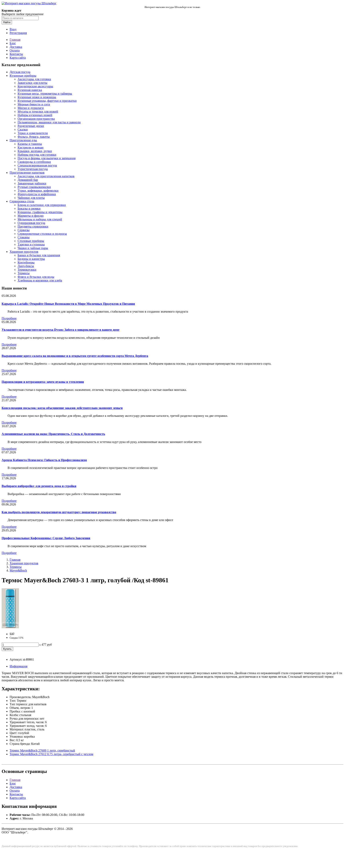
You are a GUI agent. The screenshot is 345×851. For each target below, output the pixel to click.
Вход (13, 29)
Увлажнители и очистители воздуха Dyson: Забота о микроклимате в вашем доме (60, 329)
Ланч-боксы (26, 266)
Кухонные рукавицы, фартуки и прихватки (47, 100)
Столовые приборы (31, 241)
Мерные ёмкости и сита (34, 104)
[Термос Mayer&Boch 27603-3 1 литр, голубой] (10, 627)
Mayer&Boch (18, 570)
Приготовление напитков (27, 172)
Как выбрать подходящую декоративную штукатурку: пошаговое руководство (59, 512)
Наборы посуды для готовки (37, 154)
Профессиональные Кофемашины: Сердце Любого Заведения (46, 538)
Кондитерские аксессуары (35, 86)
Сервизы (24, 230)
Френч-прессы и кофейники (37, 194)
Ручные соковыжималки (34, 187)
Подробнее (9, 318)
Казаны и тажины (30, 144)
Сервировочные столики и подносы (42, 233)
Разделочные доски (31, 126)
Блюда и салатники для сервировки (42, 205)
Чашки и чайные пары (33, 248)
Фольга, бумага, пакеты (34, 136)
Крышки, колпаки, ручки (35, 151)
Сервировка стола (22, 201)
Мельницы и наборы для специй (40, 219)
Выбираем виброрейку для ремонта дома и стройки (39, 486)
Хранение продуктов (24, 251)
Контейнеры (26, 262)
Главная (15, 39)
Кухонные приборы (23, 75)
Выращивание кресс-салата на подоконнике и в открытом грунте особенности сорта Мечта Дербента (75, 356)
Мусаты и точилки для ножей (38, 111)
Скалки (23, 129)
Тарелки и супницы (31, 244)
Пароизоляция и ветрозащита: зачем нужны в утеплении (43, 381)
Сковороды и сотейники (34, 161)
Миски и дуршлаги (31, 108)
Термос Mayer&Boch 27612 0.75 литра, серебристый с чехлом (51, 754)
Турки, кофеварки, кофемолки (38, 190)
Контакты (16, 54)
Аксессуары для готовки (34, 79)
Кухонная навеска (30, 90)
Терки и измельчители (33, 133)
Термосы (24, 273)
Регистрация (18, 33)
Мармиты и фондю (31, 215)
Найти (6, 22)
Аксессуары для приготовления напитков (46, 176)
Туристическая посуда (33, 169)
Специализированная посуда (37, 165)
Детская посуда (20, 72)
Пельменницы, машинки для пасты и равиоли (49, 122)
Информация (18, 666)
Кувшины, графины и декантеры (40, 212)
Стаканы (24, 237)
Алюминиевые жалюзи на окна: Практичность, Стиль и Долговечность (53, 434)
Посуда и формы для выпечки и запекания (46, 158)
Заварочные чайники (32, 183)
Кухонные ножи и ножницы (37, 97)
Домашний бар (28, 179)
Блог (13, 43)
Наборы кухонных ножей (35, 115)
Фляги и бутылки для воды (36, 276)
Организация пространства (36, 118)
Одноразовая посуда (31, 223)
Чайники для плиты (31, 197)
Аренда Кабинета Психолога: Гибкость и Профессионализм (44, 460)
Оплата (15, 50)
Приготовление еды (23, 140)
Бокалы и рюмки (29, 208)
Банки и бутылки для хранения (39, 255)
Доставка (16, 47)
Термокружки (27, 269)
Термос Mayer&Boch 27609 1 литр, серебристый (42, 750)
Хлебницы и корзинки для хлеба (40, 280)
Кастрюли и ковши (31, 147)
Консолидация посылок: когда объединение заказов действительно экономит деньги (62, 408)
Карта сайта (18, 57)
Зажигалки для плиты (32, 82)
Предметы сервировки (33, 226)
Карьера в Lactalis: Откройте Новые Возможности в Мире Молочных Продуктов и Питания (68, 303)
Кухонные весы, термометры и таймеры (45, 93)
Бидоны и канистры (31, 259)
